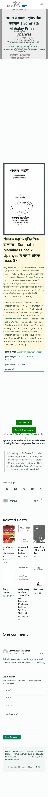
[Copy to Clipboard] (41, 489)
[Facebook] (7, 489)
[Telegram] (24, 489)
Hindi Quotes (37, 757)
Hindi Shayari (10, 757)
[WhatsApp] (32, 489)
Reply (42, 654)
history (31, 42)
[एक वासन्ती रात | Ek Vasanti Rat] (39, 534)
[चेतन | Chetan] (8, 576)
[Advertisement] (24, 89)
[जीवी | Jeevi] (39, 576)
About (7, 751)
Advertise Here (18, 751)
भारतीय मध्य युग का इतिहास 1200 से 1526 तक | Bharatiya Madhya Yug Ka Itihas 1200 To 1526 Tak (24, 601)
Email (8, 697)
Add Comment (11, 714)
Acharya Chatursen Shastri (15, 318)
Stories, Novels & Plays (19, 42)
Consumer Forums (12, 760)
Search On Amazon (24, 430)
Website (8, 705)
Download (24, 422)
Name (8, 690)
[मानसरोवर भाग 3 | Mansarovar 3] (8, 534)
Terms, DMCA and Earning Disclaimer (29, 754)
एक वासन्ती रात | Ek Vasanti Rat (39, 550)
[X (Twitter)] (15, 489)
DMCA (7, 754)
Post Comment (11, 737)
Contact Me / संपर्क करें (35, 751)
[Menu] (41, 4)
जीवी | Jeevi (38, 589)
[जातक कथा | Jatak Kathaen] (24, 534)
